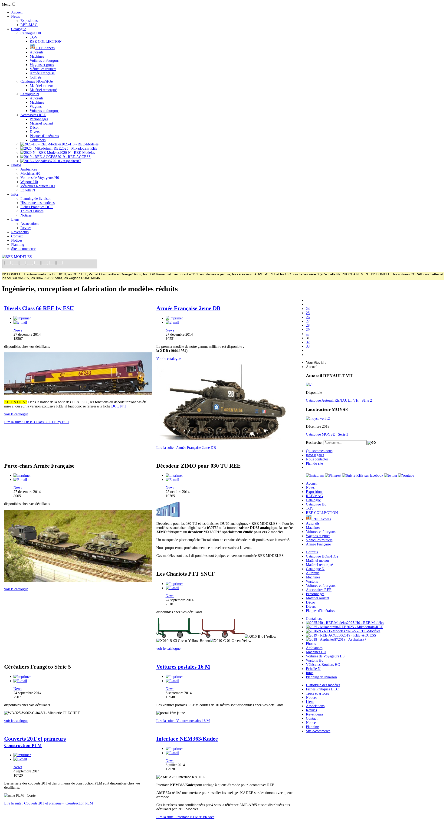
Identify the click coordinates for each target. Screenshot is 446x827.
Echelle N (27, 190)
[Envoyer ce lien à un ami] (20, 322)
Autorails (36, 52)
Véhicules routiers (43, 69)
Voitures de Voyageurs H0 (39, 178)
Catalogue (18, 29)
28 (308, 325)
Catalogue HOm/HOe (36, 81)
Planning (17, 244)
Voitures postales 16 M (183, 667)
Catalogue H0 (30, 33)
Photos (16, 165)
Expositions (29, 21)
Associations (29, 224)
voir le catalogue (16, 589)
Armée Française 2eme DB (188, 308)
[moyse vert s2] (318, 418)
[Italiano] (30, 263)
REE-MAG (29, 25)
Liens (15, 219)
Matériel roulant (41, 123)
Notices (26, 215)
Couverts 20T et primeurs (35, 742)
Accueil (17, 12)
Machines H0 (30, 173)
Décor (34, 127)
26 (308, 317)
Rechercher (314, 442)
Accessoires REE (33, 115)
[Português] (45, 263)
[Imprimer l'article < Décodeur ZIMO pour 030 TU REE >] (174, 475)
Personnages (39, 119)
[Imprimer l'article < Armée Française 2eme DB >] (174, 318)
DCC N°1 (118, 406)
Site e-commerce (23, 249)
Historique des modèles (37, 203)
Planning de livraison (35, 198)
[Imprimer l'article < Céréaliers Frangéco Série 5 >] (22, 677)
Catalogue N (29, 94)
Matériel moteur (41, 86)
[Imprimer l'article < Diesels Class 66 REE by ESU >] (22, 318)
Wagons (36, 106)
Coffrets (36, 77)
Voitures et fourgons (44, 60)
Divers (34, 132)
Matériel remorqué (43, 90)
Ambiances (28, 169)
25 (308, 313)
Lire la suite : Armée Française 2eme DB (186, 448)
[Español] (37, 263)
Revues (25, 228)
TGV (34, 37)
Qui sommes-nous (319, 451)
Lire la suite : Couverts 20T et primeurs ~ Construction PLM (48, 803)
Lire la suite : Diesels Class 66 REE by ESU (36, 422)
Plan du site (314, 463)
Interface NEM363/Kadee (187, 739)
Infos (15, 194)
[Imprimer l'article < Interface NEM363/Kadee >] (174, 749)
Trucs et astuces (31, 211)
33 (308, 346)
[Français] (8, 263)
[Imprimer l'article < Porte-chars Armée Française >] (22, 475)
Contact (17, 236)
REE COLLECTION (46, 41)
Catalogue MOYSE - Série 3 (327, 434)
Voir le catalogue (168, 359)
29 (308, 329)
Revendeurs (20, 232)
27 (308, 321)
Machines (37, 56)
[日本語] (60, 263)
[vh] (309, 385)
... (307, 334)
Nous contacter (317, 459)
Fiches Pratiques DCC (36, 207)
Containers (38, 140)
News (15, 16)
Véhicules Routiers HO (37, 186)
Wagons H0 (29, 182)
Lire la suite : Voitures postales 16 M (183, 721)
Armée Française (42, 73)
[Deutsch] (23, 263)
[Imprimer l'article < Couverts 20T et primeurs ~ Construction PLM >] (22, 755)
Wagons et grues (42, 65)
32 (308, 342)
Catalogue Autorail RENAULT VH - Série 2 (339, 400)
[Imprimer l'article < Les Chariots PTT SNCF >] (174, 584)
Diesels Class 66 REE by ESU (39, 308)
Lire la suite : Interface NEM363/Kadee (185, 817)
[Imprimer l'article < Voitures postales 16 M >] (174, 677)
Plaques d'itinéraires (44, 136)
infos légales (315, 455)
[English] (15, 263)
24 (308, 309)
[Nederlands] (52, 263)
